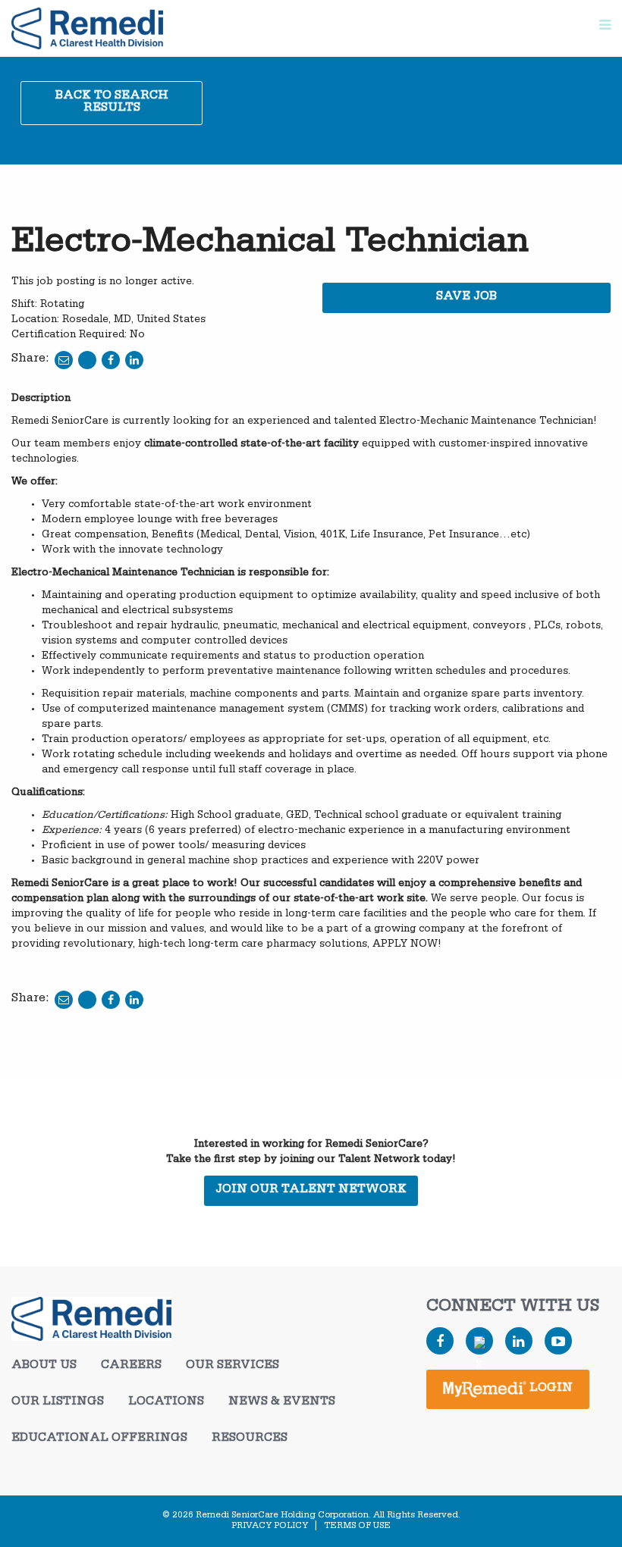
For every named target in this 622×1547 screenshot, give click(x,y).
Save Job (466, 298)
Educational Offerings (99, 1439)
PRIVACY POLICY (269, 1526)
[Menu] (605, 28)
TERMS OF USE (357, 1526)
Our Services (232, 1367)
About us (44, 1367)
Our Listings (57, 1403)
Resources (249, 1439)
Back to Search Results (111, 103)
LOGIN (549, 1389)
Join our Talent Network (311, 1191)
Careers (131, 1367)
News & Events (281, 1403)
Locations (166, 1403)
